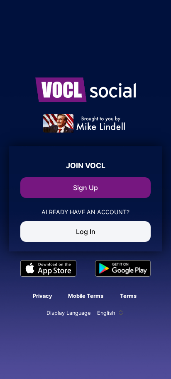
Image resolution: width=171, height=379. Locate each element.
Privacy (42, 296)
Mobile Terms (85, 296)
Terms (128, 296)
